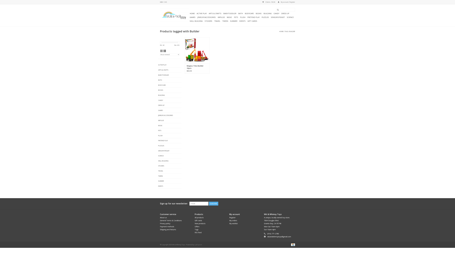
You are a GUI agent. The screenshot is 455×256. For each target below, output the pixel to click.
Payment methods (167, 226)
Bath (240, 13)
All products (199, 217)
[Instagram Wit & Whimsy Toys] (293, 204)
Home (192, 13)
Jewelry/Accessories (206, 17)
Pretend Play (253, 17)
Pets (236, 17)
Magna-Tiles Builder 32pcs (195, 67)
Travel (217, 21)
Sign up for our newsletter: (174, 203)
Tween (225, 21)
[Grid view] (161, 51)
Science (290, 17)
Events (242, 21)
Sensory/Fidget (278, 17)
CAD (165, 2)
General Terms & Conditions (171, 220)
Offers (197, 226)
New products (200, 223)
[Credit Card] (292, 245)
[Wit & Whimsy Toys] (174, 15)
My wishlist (233, 223)
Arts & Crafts (215, 13)
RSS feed (198, 232)
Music (229, 17)
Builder (292, 31)
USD (161, 2)
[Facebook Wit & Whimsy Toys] (289, 204)
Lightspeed (198, 245)
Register (232, 217)
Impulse (221, 17)
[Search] (278, 10)
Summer (233, 21)
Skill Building (196, 21)
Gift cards (252, 21)
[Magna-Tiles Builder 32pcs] (197, 50)
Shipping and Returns (168, 229)
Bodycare (249, 13)
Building (268, 13)
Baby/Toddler (229, 13)
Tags (286, 31)
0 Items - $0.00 (270, 2)
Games (192, 17)
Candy (276, 13)
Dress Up (285, 13)
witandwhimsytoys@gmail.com (279, 236)
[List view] (164, 51)
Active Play (202, 13)
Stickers (208, 21)
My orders (233, 220)
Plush (242, 17)
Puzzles (265, 17)
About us (163, 217)
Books (259, 13)
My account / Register (287, 2)
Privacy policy (165, 223)
